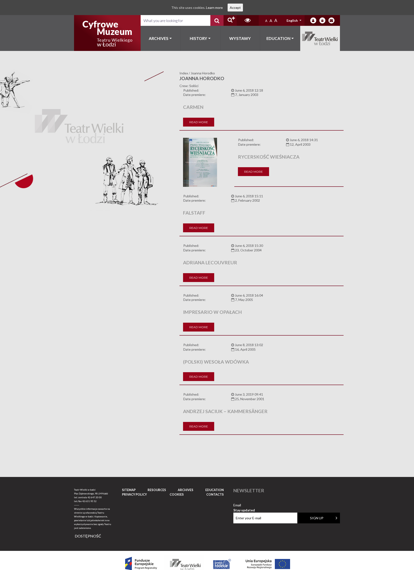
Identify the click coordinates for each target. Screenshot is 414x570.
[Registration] (322, 20)
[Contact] (331, 20)
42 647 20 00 (94, 497)
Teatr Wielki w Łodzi (320, 38)
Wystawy (240, 38)
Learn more (214, 8)
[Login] (313, 20)
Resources (157, 490)
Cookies (177, 494)
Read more (198, 122)
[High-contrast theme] (248, 20)
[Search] (217, 20)
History (198, 38)
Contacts (215, 494)
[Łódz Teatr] (107, 33)
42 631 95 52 (89, 501)
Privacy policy (134, 494)
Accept (235, 8)
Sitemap (129, 490)
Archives (158, 38)
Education (278, 38)
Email (244, 505)
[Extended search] (230, 20)
